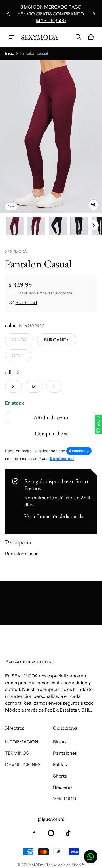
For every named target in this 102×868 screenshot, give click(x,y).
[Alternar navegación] (11, 37)
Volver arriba (18, 629)
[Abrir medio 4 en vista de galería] (79, 226)
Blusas (60, 742)
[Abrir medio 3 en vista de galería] (58, 226)
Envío (13, 293)
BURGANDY (56, 340)
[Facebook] (34, 833)
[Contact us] (90, 856)
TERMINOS (17, 753)
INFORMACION (21, 742)
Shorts (60, 776)
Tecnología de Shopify (65, 865)
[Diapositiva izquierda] (8, 13)
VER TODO (64, 798)
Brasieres (63, 787)
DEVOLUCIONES (23, 764)
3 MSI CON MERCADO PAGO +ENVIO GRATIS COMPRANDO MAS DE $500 (51, 13)
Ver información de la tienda (54, 516)
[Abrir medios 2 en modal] (51, 136)
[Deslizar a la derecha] (93, 13)
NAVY (18, 355)
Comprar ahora (51, 433)
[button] (78, 37)
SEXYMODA (32, 865)
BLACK (19, 340)
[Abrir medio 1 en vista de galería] (15, 226)
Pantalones (65, 753)
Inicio (9, 53)
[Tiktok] (68, 833)
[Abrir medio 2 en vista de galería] (36, 226)
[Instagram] (51, 833)
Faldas (60, 764)
